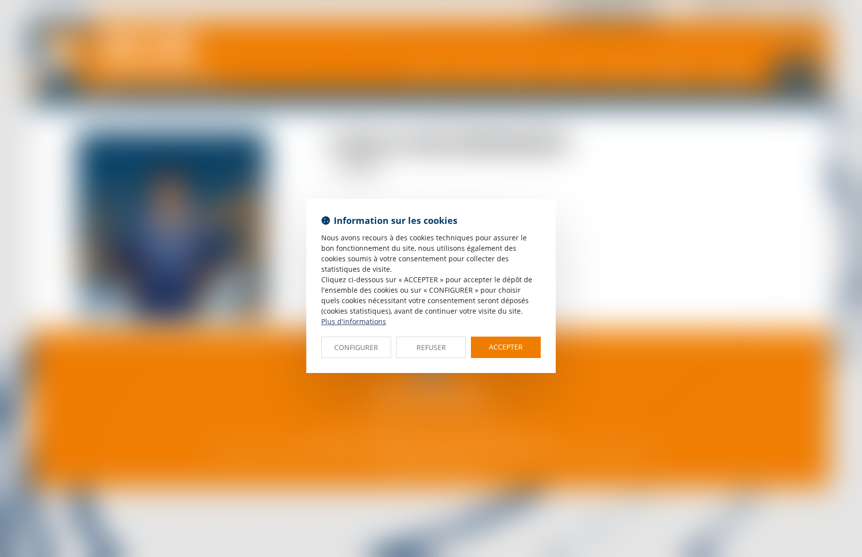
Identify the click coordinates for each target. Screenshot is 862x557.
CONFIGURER (356, 347)
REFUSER (431, 347)
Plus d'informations (353, 321)
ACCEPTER (506, 347)
